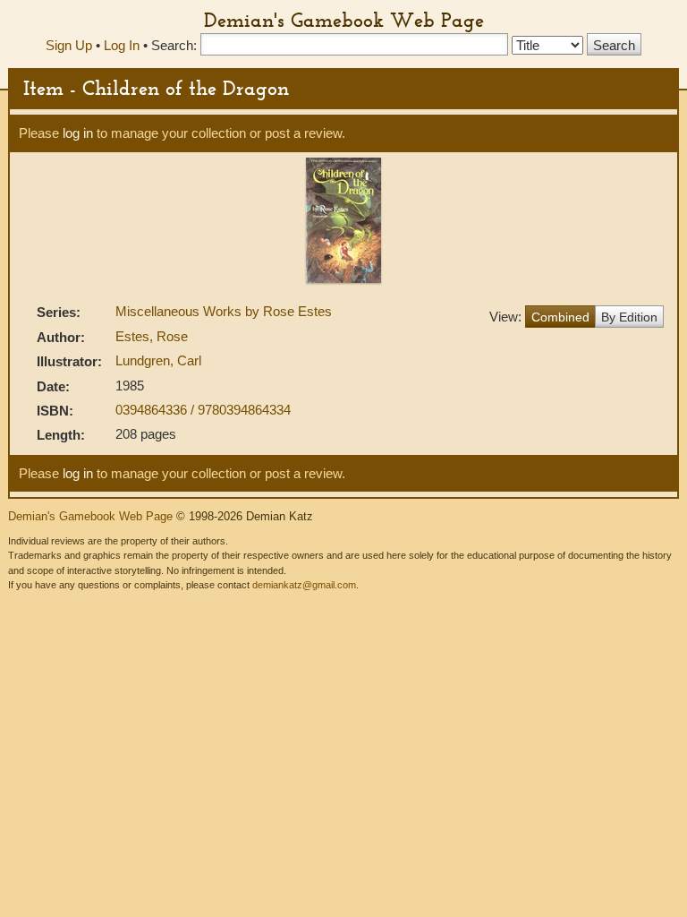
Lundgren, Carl (158, 360)
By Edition (629, 317)
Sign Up (69, 45)
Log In (122, 45)
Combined (560, 317)
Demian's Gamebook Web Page (344, 19)
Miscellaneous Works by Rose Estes (223, 311)
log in (78, 133)
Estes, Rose (151, 336)
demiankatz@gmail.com (304, 584)
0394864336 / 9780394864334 (203, 409)
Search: (174, 45)
